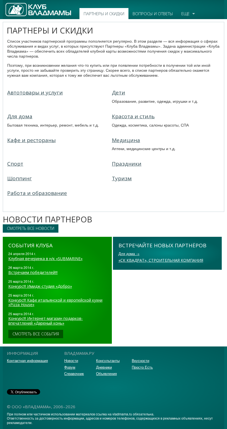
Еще (185, 13)
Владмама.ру (18, 5)
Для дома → (129, 253)
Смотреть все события (35, 333)
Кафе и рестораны (31, 140)
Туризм (122, 178)
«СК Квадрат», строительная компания (160, 260)
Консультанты (108, 360)
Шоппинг (19, 178)
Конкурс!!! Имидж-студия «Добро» (40, 286)
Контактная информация (27, 360)
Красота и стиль (133, 116)
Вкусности (140, 360)
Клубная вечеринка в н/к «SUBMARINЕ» (45, 258)
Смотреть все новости (30, 228)
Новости (71, 360)
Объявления (106, 373)
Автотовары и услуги (35, 92)
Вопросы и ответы (153, 13)
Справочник (74, 373)
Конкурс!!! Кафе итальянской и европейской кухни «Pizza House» (55, 302)
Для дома (19, 116)
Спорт (15, 163)
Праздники (126, 163)
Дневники (104, 367)
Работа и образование (37, 193)
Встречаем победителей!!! (33, 272)
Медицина (126, 140)
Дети (118, 92)
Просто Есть (142, 367)
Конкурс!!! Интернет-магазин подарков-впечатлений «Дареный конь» (45, 321)
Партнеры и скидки (104, 13)
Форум (69, 367)
